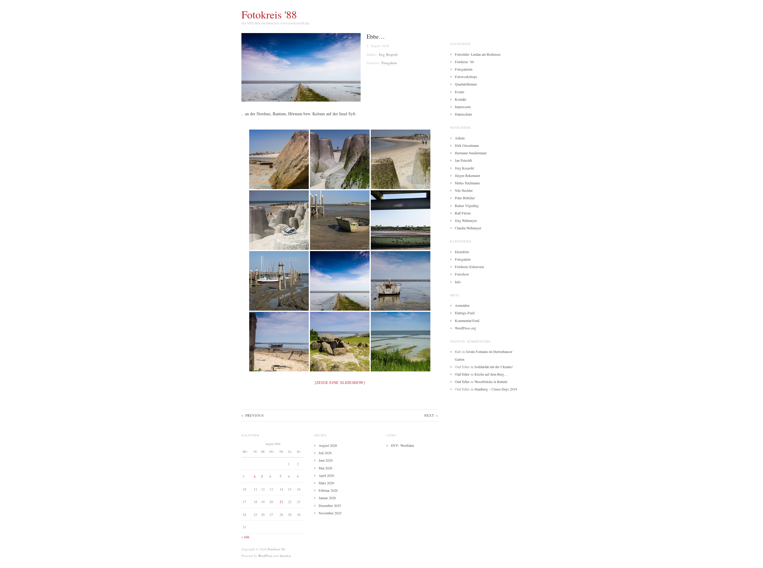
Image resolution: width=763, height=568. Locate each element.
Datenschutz (463, 114)
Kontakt (460, 99)
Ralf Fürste (463, 213)
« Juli (245, 536)
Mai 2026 (325, 468)
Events (459, 91)
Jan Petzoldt (463, 160)
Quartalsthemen (466, 84)
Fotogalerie (389, 62)
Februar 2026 (328, 490)
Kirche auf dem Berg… (491, 374)
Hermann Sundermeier (471, 152)
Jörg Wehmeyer (466, 220)
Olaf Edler (462, 374)
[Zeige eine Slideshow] (340, 382)
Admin (460, 138)
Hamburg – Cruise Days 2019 (495, 389)
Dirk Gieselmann (467, 145)
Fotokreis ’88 (464, 61)
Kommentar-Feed (467, 320)
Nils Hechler (464, 190)
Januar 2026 (327, 497)
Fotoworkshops (466, 76)
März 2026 (326, 482)
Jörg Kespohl (388, 54)
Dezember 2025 (330, 505)
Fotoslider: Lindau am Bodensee (477, 54)
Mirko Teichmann (467, 182)
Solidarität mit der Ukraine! (493, 366)
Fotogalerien (463, 69)
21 (281, 501)
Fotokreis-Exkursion (469, 266)
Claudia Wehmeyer (468, 227)
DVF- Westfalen (402, 445)
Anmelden (462, 305)
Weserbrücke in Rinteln (490, 381)
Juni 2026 (326, 460)
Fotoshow (462, 274)
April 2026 (326, 475)
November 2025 (330, 513)
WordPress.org (465, 328)
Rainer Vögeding (467, 205)
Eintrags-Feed (464, 312)
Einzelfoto (462, 251)
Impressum (463, 106)
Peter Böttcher (465, 197)
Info (458, 281)
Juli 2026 (325, 452)
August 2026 (328, 445)
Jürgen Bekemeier (467, 175)
